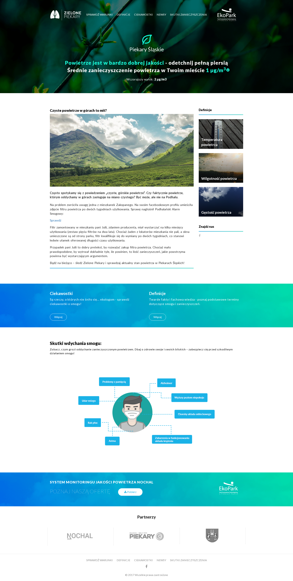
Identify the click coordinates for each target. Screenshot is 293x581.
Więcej (58, 317)
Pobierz (131, 491)
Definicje (123, 14)
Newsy (161, 14)
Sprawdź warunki (99, 14)
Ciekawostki (143, 14)
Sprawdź (55, 220)
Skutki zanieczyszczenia (188, 14)
